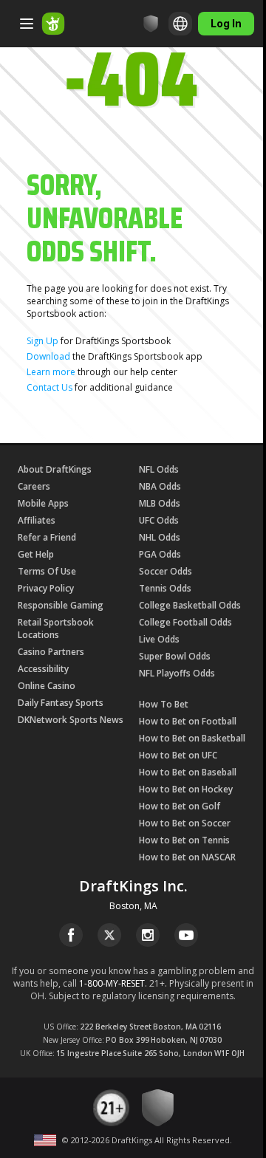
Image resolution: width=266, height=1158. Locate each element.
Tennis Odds (165, 588)
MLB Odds (159, 503)
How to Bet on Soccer (185, 823)
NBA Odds (160, 486)
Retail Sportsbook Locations (56, 628)
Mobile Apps (43, 503)
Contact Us (49, 387)
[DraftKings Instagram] (148, 935)
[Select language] (180, 23)
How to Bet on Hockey (186, 789)
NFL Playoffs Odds (177, 673)
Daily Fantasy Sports (60, 702)
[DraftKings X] (109, 935)
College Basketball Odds (190, 605)
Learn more (51, 372)
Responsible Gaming (60, 605)
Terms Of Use (47, 571)
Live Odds (159, 639)
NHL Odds (159, 537)
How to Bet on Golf (179, 806)
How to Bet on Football (187, 721)
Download (48, 356)
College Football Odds (185, 622)
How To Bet (163, 704)
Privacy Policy (46, 588)
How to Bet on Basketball (192, 738)
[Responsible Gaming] (151, 23)
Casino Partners (51, 651)
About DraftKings (55, 469)
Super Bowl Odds (175, 656)
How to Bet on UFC (178, 755)
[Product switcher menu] (26, 23)
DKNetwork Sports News (70, 719)
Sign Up (42, 341)
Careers (34, 486)
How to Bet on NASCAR (187, 857)
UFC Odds (159, 520)
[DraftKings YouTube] (186, 935)
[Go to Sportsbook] (53, 23)
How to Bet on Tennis (184, 840)
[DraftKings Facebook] (71, 935)
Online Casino (46, 685)
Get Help (36, 554)
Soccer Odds (165, 571)
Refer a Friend (47, 537)
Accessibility (43, 668)
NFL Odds (159, 469)
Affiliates (36, 520)
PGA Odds (160, 554)
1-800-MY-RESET (112, 983)
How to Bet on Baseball (187, 772)
